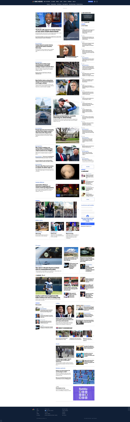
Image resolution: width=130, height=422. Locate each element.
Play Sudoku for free (60, 388)
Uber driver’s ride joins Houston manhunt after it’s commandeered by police (47, 268)
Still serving (38, 233)
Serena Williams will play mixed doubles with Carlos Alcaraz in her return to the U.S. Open (90, 287)
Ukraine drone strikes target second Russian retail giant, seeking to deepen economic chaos (45, 65)
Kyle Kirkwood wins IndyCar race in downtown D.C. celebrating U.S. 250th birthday (88, 38)
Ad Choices (38, 415)
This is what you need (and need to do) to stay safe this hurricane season (90, 183)
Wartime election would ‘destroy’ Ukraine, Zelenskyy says (43, 73)
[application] (49, 19)
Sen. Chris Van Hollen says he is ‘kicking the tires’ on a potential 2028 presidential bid (87, 93)
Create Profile (87, 223)
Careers (38, 413)
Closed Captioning (65, 410)
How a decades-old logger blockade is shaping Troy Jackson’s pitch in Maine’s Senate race (89, 308)
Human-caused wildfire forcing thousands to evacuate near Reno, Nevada (87, 80)
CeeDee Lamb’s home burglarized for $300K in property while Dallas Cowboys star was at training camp (88, 31)
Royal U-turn (53, 233)
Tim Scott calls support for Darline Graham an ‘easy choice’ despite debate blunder (48, 30)
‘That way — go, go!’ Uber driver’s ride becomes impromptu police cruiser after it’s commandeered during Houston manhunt (88, 68)
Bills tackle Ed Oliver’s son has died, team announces (72, 295)
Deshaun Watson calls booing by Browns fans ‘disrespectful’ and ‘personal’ (88, 117)
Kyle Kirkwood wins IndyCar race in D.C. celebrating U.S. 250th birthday (64, 116)
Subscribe (63, 412)
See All (88, 199)
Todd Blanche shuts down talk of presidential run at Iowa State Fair (75, 339)
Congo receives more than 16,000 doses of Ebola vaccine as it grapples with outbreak (89, 362)
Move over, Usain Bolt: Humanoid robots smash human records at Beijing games (63, 378)
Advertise (63, 413)
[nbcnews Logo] (34, 409)
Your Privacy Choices (50, 410)
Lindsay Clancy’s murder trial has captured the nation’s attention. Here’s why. (44, 46)
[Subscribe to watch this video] (67, 190)
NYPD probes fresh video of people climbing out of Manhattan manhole (88, 86)
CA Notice (46, 412)
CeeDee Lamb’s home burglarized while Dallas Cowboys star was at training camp (48, 296)
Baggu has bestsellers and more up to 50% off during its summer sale (90, 176)
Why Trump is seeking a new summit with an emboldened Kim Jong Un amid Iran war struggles (44, 149)
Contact (38, 410)
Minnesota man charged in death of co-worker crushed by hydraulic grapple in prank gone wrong (88, 45)
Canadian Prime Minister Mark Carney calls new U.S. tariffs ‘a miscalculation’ (89, 347)
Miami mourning (69, 233)
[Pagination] (91, 329)
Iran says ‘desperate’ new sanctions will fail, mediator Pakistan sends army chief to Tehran (44, 161)
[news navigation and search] (97, 1)
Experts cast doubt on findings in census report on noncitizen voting (88, 315)
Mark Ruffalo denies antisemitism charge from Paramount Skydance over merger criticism (44, 81)
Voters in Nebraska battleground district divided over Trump (61, 339)
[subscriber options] (95, 1)
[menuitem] (47, 1)
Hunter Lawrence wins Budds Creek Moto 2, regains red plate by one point (90, 280)
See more (88, 166)
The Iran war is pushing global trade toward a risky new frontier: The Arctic (45, 157)
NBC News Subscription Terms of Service (51, 415)
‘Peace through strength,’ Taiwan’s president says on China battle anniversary (63, 360)
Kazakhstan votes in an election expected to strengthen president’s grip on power (88, 123)
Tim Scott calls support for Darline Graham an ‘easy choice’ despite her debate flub (88, 104)
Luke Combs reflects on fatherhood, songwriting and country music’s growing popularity (45, 186)
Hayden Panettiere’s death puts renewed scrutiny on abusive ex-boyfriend (90, 268)
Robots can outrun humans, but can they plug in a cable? (88, 99)
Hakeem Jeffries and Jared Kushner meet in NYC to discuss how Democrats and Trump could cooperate (88, 52)
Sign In (90, 226)
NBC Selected (64, 415)
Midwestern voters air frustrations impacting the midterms (88, 339)
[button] (61, 1)
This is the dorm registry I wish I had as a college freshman (90, 195)
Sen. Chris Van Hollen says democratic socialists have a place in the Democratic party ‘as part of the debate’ (48, 37)
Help (37, 412)
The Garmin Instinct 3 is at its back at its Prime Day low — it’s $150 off (90, 189)
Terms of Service (47, 413)
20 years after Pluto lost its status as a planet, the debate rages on (44, 166)
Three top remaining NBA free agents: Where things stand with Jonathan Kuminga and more (89, 295)
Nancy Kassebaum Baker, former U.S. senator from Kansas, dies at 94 (89, 321)
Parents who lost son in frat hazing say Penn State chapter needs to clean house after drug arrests (45, 131)
